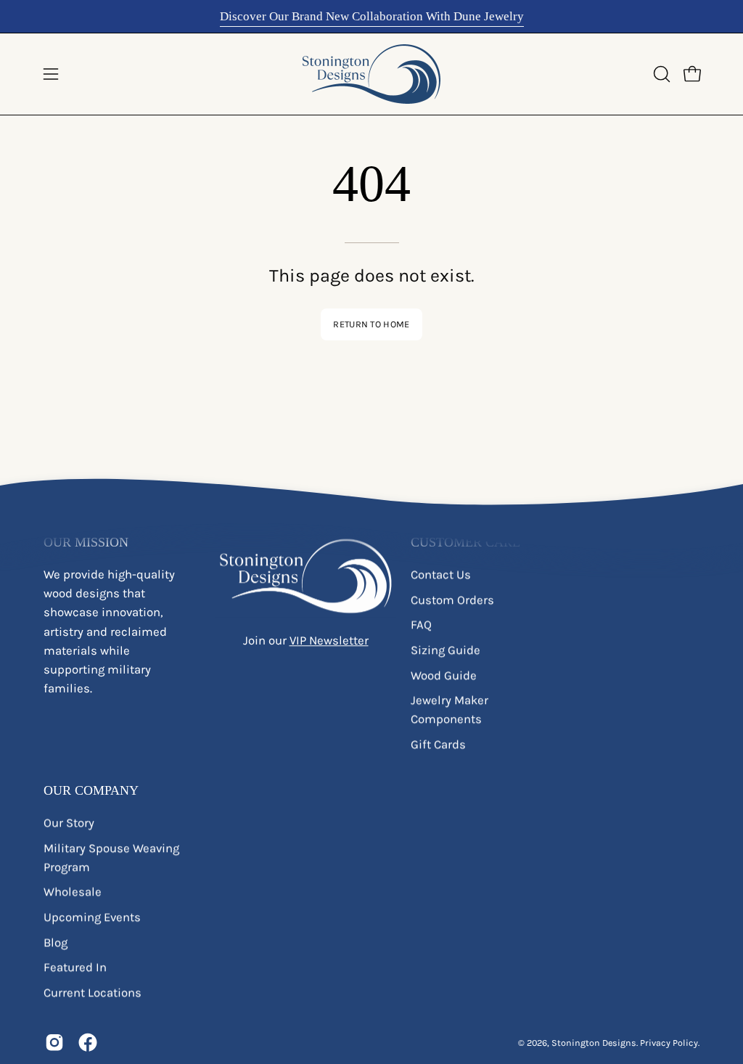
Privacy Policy (669, 1042)
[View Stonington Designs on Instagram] (54, 1043)
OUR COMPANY (91, 791)
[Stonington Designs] (371, 74)
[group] (371, 16)
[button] (660, 74)
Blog (55, 942)
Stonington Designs (593, 1042)
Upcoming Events (92, 918)
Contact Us (441, 574)
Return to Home (371, 324)
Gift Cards (438, 744)
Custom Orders (452, 600)
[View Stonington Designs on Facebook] (88, 1043)
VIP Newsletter (329, 640)
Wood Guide (444, 675)
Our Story (69, 823)
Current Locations (92, 992)
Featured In (75, 968)
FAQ (421, 625)
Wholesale (73, 892)
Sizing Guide (445, 650)
